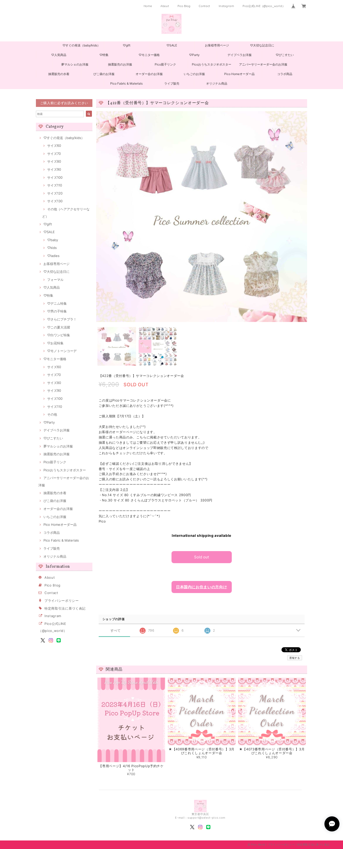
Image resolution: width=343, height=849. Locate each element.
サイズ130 (55, 201)
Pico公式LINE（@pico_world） (264, 6)
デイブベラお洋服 (239, 55)
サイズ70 (54, 154)
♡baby (52, 240)
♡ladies (53, 256)
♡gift (126, 45)
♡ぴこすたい (285, 55)
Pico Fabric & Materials (126, 83)
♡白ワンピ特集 (58, 335)
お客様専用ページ (217, 45)
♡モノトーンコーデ (62, 351)
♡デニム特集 (57, 303)
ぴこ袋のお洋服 (104, 74)
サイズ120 (55, 193)
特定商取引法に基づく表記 (65, 608)
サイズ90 (54, 169)
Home (148, 6)
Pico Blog (184, 6)
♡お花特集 (55, 343)
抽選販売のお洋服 (120, 64)
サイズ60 (54, 146)
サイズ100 (55, 177)
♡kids (52, 248)
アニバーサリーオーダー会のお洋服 (263, 64)
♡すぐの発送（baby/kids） (81, 45)
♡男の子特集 (57, 311)
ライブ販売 (171, 83)
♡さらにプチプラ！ (62, 319)
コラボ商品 (284, 74)
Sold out (201, 557)
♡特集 (103, 55)
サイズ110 (54, 185)
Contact (204, 6)
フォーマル (55, 280)
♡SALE (171, 45)
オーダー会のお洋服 (149, 74)
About (164, 6)
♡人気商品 (58, 55)
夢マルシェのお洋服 (74, 64)
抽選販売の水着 (58, 74)
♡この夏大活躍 (58, 327)
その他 (52, 414)
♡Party (194, 55)
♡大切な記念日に (262, 45)
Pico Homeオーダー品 (239, 74)
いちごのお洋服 (194, 74)
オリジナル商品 (216, 83)
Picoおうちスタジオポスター (211, 64)
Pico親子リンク (165, 64)
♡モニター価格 (149, 55)
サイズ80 (54, 161)
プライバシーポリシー (61, 601)
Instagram (226, 6)
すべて (115, 630)
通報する (294, 657)
